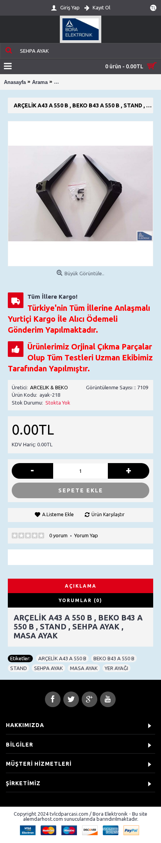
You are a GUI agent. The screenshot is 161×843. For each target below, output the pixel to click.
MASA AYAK (84, 668)
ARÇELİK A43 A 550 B (62, 658)
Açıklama (81, 585)
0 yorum (58, 535)
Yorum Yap (86, 535)
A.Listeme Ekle (58, 514)
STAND (18, 668)
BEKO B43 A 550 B (113, 658)
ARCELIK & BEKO (49, 387)
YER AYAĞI (116, 668)
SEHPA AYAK (48, 668)
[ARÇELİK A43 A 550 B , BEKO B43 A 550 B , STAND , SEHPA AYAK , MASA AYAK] (80, 193)
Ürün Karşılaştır (108, 514)
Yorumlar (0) (80, 600)
